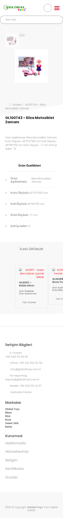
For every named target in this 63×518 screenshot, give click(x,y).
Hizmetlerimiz (17, 451)
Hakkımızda (15, 443)
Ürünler (16, 104)
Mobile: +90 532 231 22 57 (26, 386)
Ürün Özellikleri (29, 165)
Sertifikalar (14, 468)
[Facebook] (12, 499)
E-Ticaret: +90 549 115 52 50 (16, 354)
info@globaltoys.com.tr (25, 369)
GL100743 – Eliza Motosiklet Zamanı (25, 106)
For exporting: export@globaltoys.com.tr (22, 377)
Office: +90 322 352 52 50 (26, 363)
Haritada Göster (21, 392)
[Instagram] (50, 499)
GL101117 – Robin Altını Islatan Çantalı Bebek (26, 284)
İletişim (11, 460)
